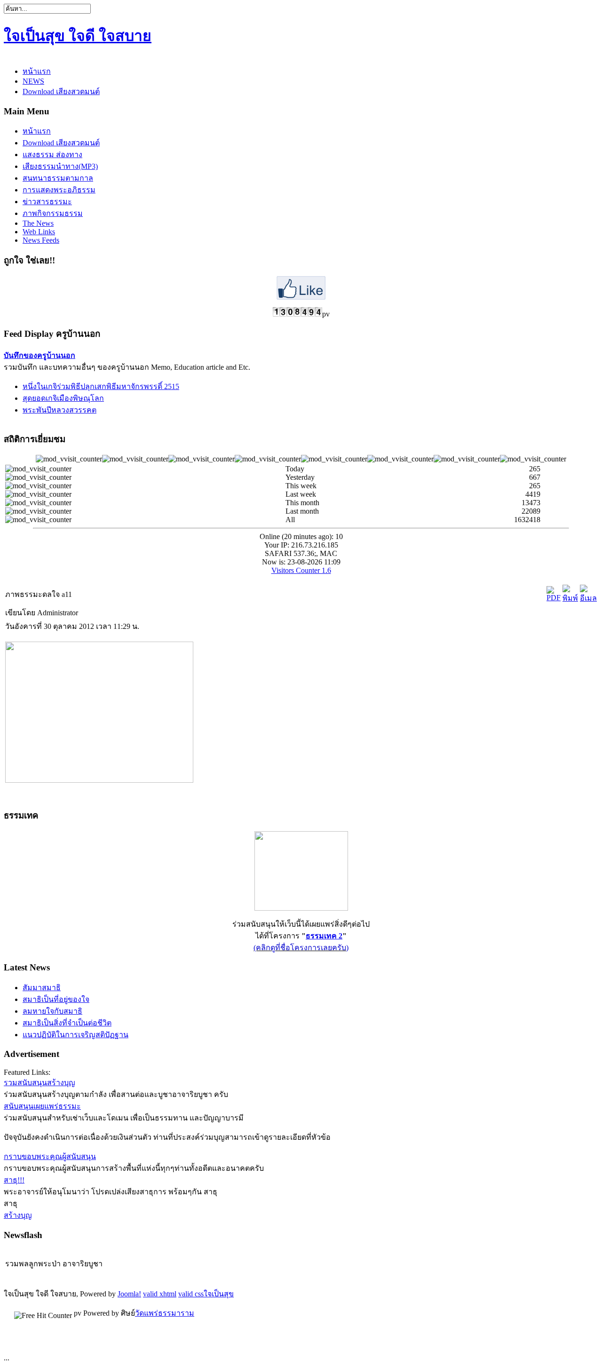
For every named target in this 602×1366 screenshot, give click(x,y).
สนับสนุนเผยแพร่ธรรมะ (42, 1106)
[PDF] (554, 598)
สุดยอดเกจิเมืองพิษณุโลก (63, 398)
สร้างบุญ (18, 1215)
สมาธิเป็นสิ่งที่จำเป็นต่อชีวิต (67, 1023)
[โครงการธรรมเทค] (301, 908)
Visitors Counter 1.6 (301, 570)
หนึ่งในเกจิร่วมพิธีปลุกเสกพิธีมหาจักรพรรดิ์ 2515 (101, 386)
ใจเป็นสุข (219, 1294)
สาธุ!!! (14, 1180)
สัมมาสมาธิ (42, 988)
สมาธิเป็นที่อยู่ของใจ (56, 999)
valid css (191, 1294)
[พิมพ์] (570, 598)
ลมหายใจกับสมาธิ (52, 1011)
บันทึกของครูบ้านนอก (39, 355)
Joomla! (129, 1294)
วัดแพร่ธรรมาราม (164, 1313)
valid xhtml (159, 1294)
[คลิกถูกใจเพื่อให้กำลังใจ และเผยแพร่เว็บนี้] (301, 297)
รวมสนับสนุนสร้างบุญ (39, 1083)
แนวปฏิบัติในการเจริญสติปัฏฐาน (75, 1035)
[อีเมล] (588, 598)
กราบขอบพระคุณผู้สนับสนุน (50, 1156)
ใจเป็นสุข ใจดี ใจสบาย (77, 35)
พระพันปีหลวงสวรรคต (59, 410)
